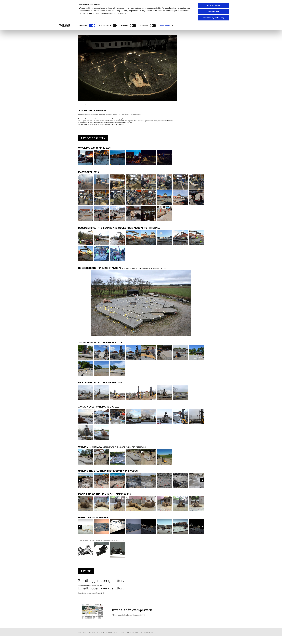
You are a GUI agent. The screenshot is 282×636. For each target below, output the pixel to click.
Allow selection (213, 12)
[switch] (113, 25)
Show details (165, 26)
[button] (93, 138)
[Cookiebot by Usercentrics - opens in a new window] (64, 25)
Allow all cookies (213, 5)
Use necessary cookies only (213, 18)
